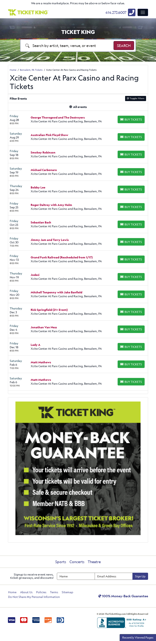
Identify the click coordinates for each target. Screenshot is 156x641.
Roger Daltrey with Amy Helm (51, 205)
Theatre (94, 561)
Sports (60, 561)
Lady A (35, 345)
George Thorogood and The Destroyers (58, 117)
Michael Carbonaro (44, 170)
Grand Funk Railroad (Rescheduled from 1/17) (62, 257)
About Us (26, 592)
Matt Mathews (41, 362)
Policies (41, 592)
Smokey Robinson (43, 152)
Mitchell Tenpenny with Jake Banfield (56, 292)
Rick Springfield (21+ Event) (49, 310)
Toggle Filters (136, 98)
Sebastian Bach (41, 222)
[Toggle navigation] (143, 12)
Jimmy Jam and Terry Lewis (50, 240)
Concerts (76, 561)
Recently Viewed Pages (137, 637)
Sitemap (67, 592)
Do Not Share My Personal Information (34, 597)
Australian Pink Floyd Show (49, 135)
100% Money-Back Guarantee (124, 596)
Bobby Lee (38, 187)
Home (12, 592)
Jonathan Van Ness (44, 327)
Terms (54, 592)
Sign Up (140, 576)
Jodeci (35, 275)
